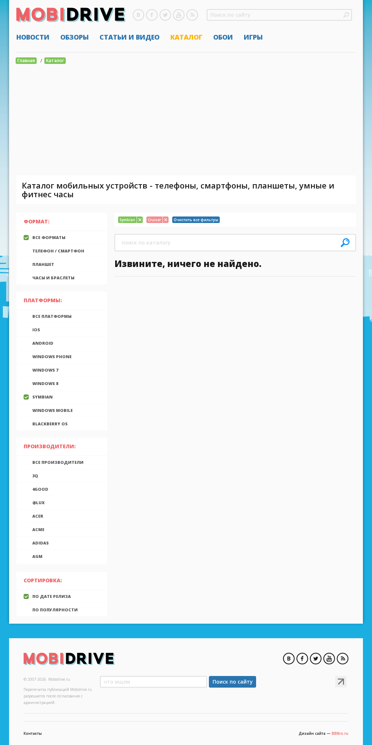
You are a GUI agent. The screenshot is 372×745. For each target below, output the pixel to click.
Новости (32, 37)
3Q (35, 475)
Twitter (165, 15)
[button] (346, 15)
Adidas (40, 543)
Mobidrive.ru (70, 15)
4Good (40, 489)
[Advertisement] (186, 121)
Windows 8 (45, 383)
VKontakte (138, 15)
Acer (37, 516)
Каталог (186, 37)
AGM (37, 556)
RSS (192, 15)
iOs (36, 329)
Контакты (33, 733)
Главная (26, 60)
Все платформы (52, 316)
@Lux (38, 502)
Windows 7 (45, 370)
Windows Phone (52, 356)
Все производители (58, 462)
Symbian (42, 397)
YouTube (179, 15)
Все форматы (48, 237)
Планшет (43, 264)
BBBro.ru (340, 733)
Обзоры (74, 37)
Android (42, 343)
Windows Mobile (52, 410)
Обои (223, 37)
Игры (253, 37)
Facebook (152, 15)
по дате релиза (51, 596)
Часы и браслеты (53, 277)
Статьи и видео (129, 37)
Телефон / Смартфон (58, 251)
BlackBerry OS (50, 423)
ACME (38, 529)
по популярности (55, 609)
